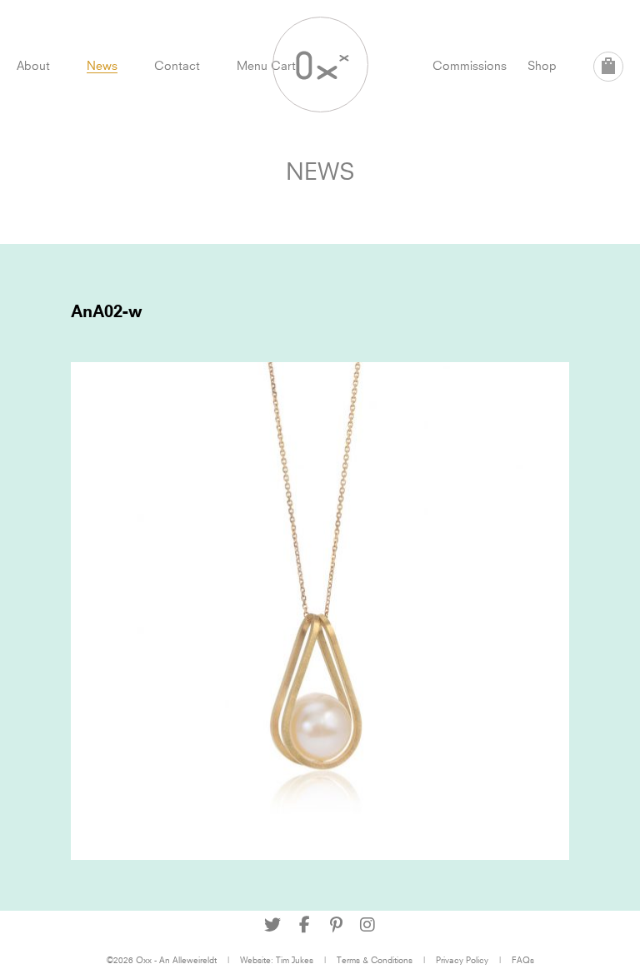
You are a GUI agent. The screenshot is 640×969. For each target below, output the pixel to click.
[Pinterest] (335, 924)
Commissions (469, 65)
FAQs (523, 960)
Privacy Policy (462, 960)
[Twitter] (272, 924)
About (33, 65)
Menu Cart (266, 65)
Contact (177, 65)
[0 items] (608, 67)
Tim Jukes (294, 960)
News (102, 65)
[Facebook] (304, 924)
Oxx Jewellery (320, 64)
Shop (542, 65)
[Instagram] (367, 924)
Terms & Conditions (374, 960)
